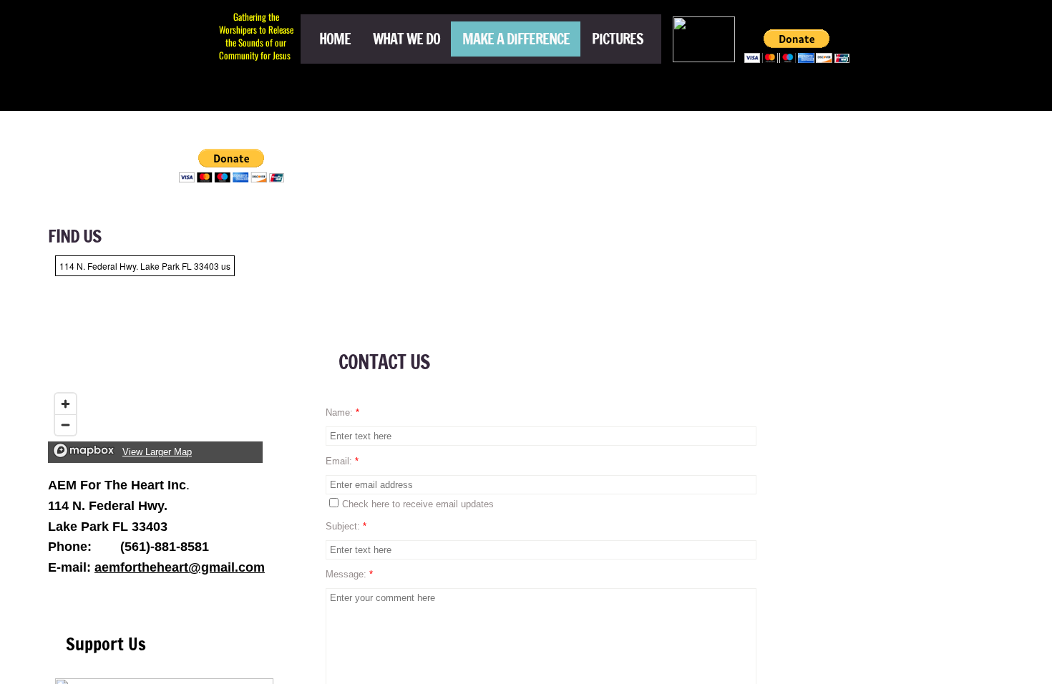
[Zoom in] (65, 404)
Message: (349, 574)
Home (335, 39)
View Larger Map (157, 451)
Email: (342, 461)
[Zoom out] (65, 424)
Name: (342, 412)
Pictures (617, 39)
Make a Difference (516, 39)
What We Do (406, 39)
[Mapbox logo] (83, 450)
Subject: (346, 526)
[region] (155, 355)
